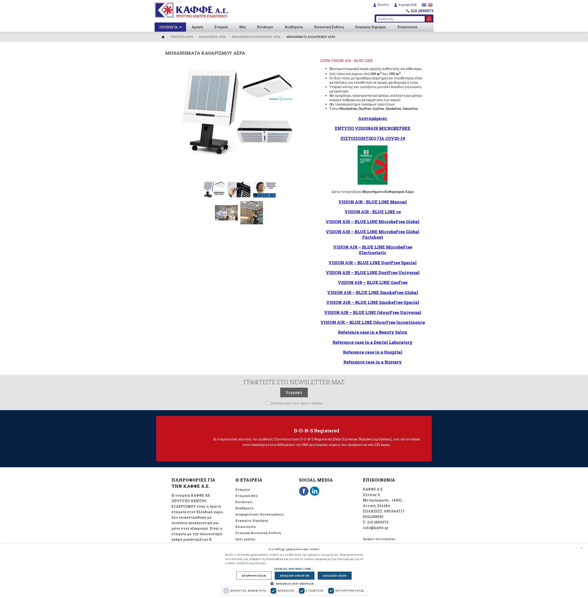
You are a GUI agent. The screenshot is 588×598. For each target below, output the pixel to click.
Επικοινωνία (407, 27)
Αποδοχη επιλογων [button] (294, 575)
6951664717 (394, 511)
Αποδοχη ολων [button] (334, 575)
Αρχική (197, 27)
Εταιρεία (221, 27)
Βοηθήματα (294, 27)
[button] (294, 568)
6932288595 (373, 517)
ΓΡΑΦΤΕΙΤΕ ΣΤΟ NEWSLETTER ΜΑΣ (294, 382)
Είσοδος (383, 4)
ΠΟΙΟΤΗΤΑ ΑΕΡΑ (182, 37)
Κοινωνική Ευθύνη (329, 27)
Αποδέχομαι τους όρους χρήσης (297, 403)
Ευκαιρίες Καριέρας (370, 27)
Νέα (242, 27)
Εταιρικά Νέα (246, 496)
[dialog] (294, 570)
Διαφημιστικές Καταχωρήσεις (259, 514)
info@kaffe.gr (376, 528)
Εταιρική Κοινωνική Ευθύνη (258, 533)
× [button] (581, 548)
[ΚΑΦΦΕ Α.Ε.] (191, 10)
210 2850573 (422, 10)
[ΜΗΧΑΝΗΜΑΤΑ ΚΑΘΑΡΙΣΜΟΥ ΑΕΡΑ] (213, 199)
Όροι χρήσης (245, 539)
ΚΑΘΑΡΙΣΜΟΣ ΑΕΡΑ (212, 37)
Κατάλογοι (265, 27)
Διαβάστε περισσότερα (251, 563)
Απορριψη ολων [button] (254, 575)
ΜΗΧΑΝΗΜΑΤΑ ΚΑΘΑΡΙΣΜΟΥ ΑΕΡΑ (256, 37)
